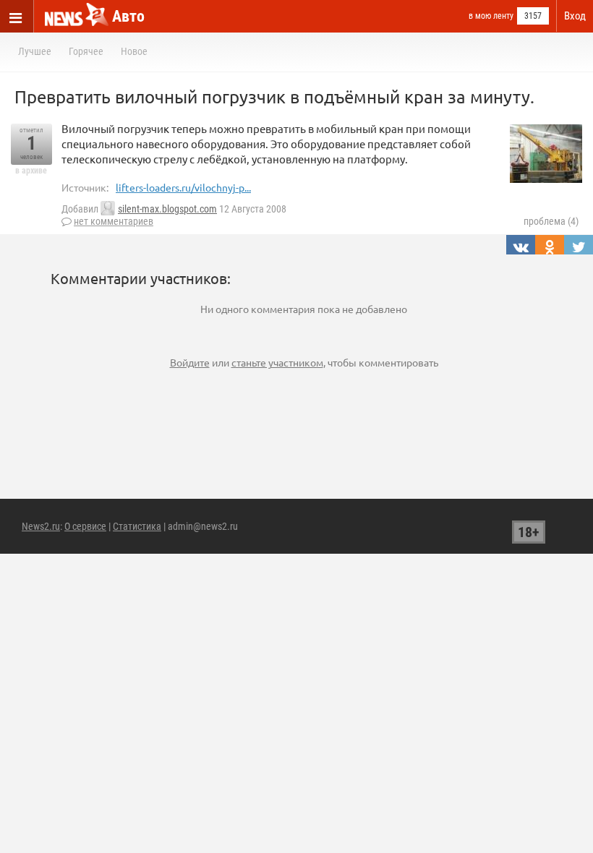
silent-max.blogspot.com (167, 209)
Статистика (137, 526)
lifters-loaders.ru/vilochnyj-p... (183, 187)
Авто (128, 16)
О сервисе (85, 526)
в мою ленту (491, 16)
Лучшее (34, 51)
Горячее (86, 51)
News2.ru (41, 526)
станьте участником (277, 362)
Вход (575, 15)
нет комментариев (113, 221)
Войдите (190, 362)
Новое (134, 51)
